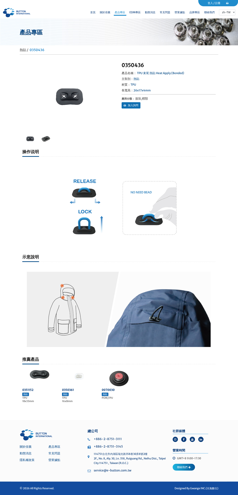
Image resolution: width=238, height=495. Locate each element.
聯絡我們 (209, 12)
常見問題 (165, 12)
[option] (30, 139)
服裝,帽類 (141, 98)
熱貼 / (24, 50)
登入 (210, 3)
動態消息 (150, 12)
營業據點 (180, 12)
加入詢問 (132, 105)
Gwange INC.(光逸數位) (204, 488)
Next (26, 97)
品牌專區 (194, 12)
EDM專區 (135, 12)
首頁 (92, 12)
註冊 (217, 3)
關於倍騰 (105, 12)
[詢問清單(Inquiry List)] (227, 3)
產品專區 (120, 12)
